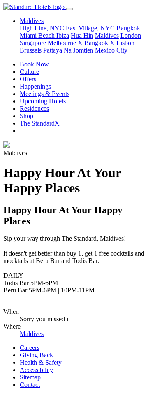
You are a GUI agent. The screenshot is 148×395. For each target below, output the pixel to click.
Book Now (34, 64)
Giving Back (36, 355)
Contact (30, 384)
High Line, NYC (42, 28)
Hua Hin (82, 35)
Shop (26, 115)
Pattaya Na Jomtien (68, 50)
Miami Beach (38, 35)
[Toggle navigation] (69, 9)
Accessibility (36, 369)
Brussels (31, 50)
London (130, 35)
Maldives (107, 35)
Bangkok (128, 28)
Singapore (33, 42)
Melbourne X (65, 42)
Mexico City (111, 50)
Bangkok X (99, 42)
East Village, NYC (90, 28)
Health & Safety (41, 362)
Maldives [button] (32, 20)
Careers (29, 347)
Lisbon (125, 42)
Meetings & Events (44, 93)
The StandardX (40, 123)
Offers (28, 78)
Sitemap (30, 377)
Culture (29, 71)
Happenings (35, 86)
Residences (34, 108)
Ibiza (62, 35)
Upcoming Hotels (43, 101)
